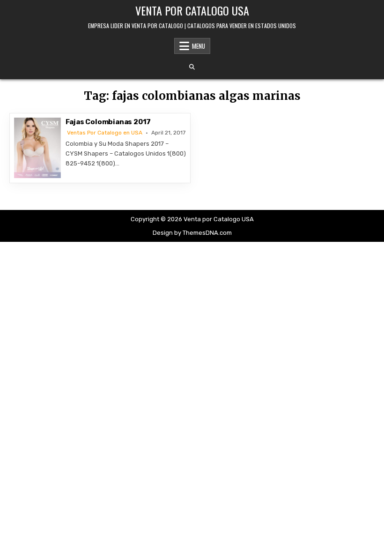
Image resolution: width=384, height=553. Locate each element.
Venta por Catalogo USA (192, 10)
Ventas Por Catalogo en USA (104, 132)
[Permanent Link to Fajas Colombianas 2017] (37, 148)
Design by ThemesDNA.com (192, 232)
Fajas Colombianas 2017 (108, 122)
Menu (198, 46)
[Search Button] (192, 67)
